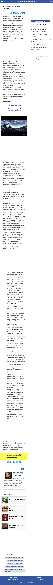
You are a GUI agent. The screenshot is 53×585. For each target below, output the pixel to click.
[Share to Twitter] (20, 13)
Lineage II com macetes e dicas (14, 563)
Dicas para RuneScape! (39, 44)
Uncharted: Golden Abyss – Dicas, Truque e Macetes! (40, 30)
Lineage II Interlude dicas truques (15, 566)
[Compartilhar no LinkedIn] (23, 13)
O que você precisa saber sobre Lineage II (13, 570)
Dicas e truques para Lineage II (15, 560)
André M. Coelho (21, 10)
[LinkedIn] (22, 469)
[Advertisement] (14, 51)
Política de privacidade (14, 579)
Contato (39, 577)
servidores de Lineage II (16, 447)
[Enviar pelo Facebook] (14, 13)
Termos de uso (39, 579)
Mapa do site (13, 577)
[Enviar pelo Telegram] (17, 13)
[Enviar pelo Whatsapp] (11, 13)
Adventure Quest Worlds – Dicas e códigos (39, 48)
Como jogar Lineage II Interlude (14, 557)
